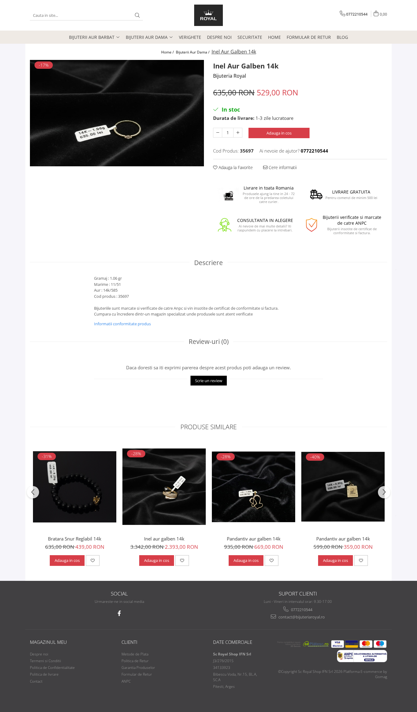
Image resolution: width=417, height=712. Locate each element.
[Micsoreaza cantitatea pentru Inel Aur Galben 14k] (217, 133)
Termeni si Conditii (45, 660)
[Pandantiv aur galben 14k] (253, 487)
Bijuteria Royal (229, 75)
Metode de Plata (134, 654)
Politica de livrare (44, 674)
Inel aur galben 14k (164, 539)
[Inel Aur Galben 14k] (117, 113)
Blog (342, 37)
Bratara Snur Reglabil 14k (74, 539)
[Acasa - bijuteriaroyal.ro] (208, 15)
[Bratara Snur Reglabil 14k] (74, 486)
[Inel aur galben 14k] (164, 486)
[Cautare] (137, 15)
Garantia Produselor (138, 667)
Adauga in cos (279, 133)
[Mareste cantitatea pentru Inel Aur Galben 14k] (237, 133)
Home (274, 37)
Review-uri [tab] (209, 341)
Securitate (250, 37)
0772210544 (301, 609)
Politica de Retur (135, 660)
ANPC (126, 681)
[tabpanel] (117, 113)
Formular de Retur (309, 37)
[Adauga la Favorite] (93, 560)
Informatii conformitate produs (122, 323)
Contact (36, 681)
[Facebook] (119, 613)
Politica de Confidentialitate (52, 667)
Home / (168, 52)
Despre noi (219, 37)
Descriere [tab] (208, 262)
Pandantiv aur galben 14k (254, 539)
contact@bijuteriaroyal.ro (301, 617)
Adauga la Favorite (235, 167)
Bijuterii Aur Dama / (193, 52)
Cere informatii (282, 167)
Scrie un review (208, 380)
